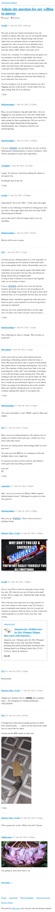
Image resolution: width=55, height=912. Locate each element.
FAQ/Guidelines (27, 898)
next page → (6, 882)
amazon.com (9, 624)
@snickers (13, 148)
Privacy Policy (7, 903)
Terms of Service (43, 898)
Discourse (16, 908)
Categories (13, 898)
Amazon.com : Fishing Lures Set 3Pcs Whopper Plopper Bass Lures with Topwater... (23, 632)
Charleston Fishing (9, 3)
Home (3, 898)
